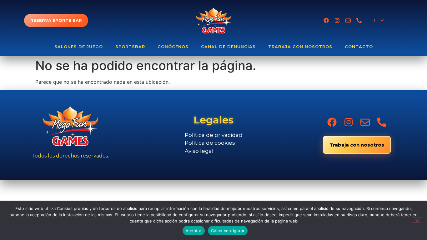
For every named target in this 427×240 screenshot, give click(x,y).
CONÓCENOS (173, 46)
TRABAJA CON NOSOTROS (300, 46)
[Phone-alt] (359, 20)
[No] (417, 220)
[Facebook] (326, 20)
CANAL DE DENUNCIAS (228, 46)
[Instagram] (337, 20)
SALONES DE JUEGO (78, 46)
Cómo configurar (228, 230)
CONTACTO (359, 46)
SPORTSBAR (130, 46)
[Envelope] (348, 20)
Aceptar (194, 230)
